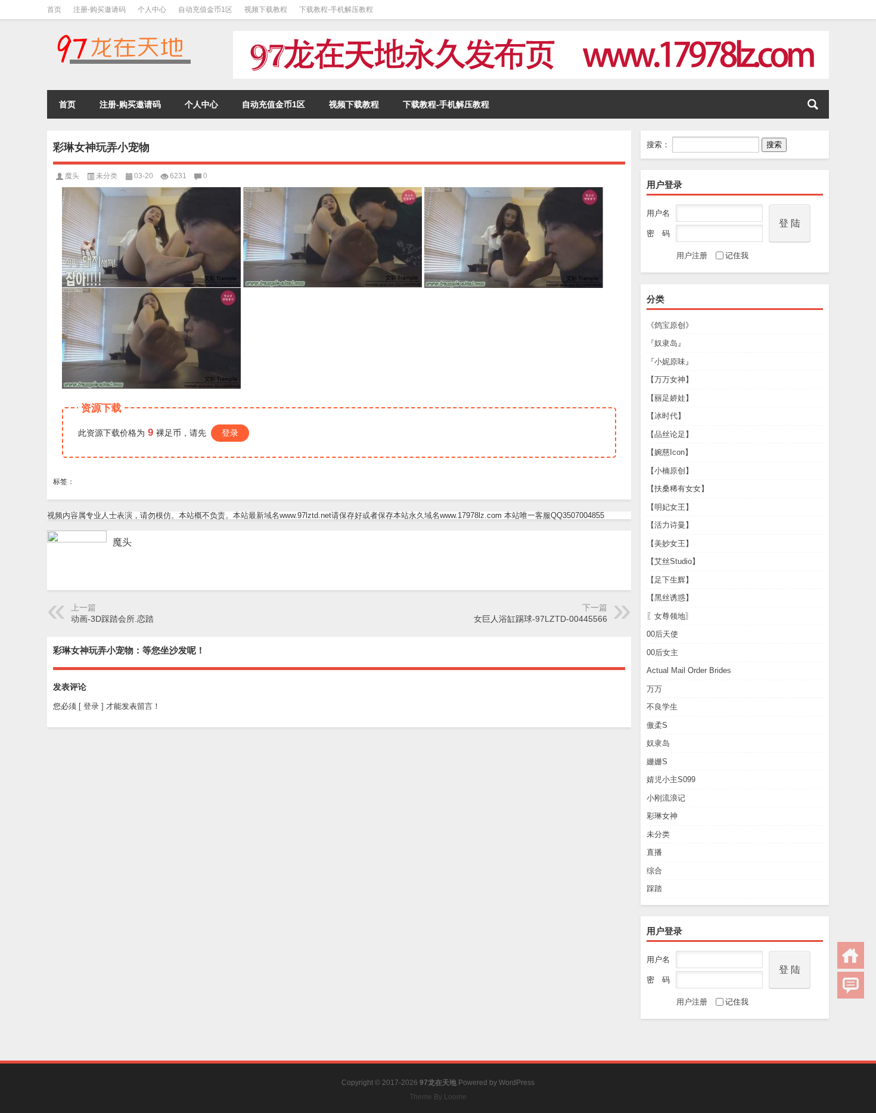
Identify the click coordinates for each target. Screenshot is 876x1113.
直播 (654, 852)
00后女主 (662, 652)
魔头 (72, 176)
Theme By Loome (438, 1097)
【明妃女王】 (670, 507)
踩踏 (654, 888)
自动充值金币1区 (205, 9)
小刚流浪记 (666, 797)
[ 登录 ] (91, 706)
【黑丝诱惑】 (670, 597)
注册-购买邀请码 (99, 9)
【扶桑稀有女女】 (678, 488)
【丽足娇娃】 (670, 397)
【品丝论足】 (670, 434)
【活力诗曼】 (670, 524)
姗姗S (657, 761)
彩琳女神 (662, 815)
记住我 (736, 255)
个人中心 (152, 9)
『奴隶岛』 (666, 343)
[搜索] (813, 104)
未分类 (658, 834)
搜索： (658, 144)
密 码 (658, 233)
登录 (230, 433)
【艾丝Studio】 (673, 561)
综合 (654, 870)
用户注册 (691, 255)
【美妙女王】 (670, 543)
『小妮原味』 (670, 361)
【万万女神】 (670, 379)
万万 (654, 688)
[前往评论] (850, 985)
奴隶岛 (658, 743)
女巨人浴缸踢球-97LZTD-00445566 (540, 619)
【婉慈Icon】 (669, 452)
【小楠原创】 (670, 470)
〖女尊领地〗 (670, 616)
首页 (54, 9)
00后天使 (662, 634)
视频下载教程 (265, 9)
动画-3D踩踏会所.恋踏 (112, 619)
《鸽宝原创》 (670, 325)
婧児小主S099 (671, 779)
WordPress (517, 1082)
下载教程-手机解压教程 (336, 9)
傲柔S (657, 725)
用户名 (658, 213)
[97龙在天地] (123, 34)
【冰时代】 (666, 415)
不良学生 (662, 706)
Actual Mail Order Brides (689, 670)
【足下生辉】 (670, 579)
